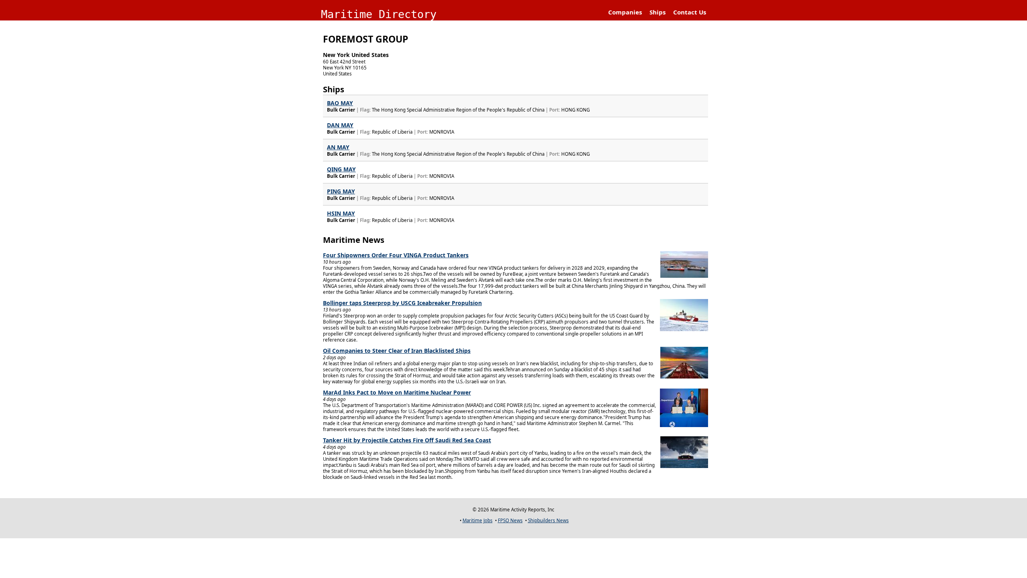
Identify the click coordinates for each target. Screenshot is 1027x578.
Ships (657, 12)
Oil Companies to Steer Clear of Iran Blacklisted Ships (397, 350)
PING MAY (341, 191)
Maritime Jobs (478, 520)
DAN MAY (340, 125)
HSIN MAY (341, 213)
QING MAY (341, 169)
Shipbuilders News (548, 520)
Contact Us (689, 12)
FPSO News (510, 520)
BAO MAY (340, 103)
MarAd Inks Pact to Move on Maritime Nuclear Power (397, 392)
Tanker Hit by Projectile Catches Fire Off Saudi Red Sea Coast (407, 440)
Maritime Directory (378, 14)
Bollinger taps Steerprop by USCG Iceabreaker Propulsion (402, 303)
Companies (625, 12)
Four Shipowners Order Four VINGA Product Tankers (396, 255)
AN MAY (338, 147)
